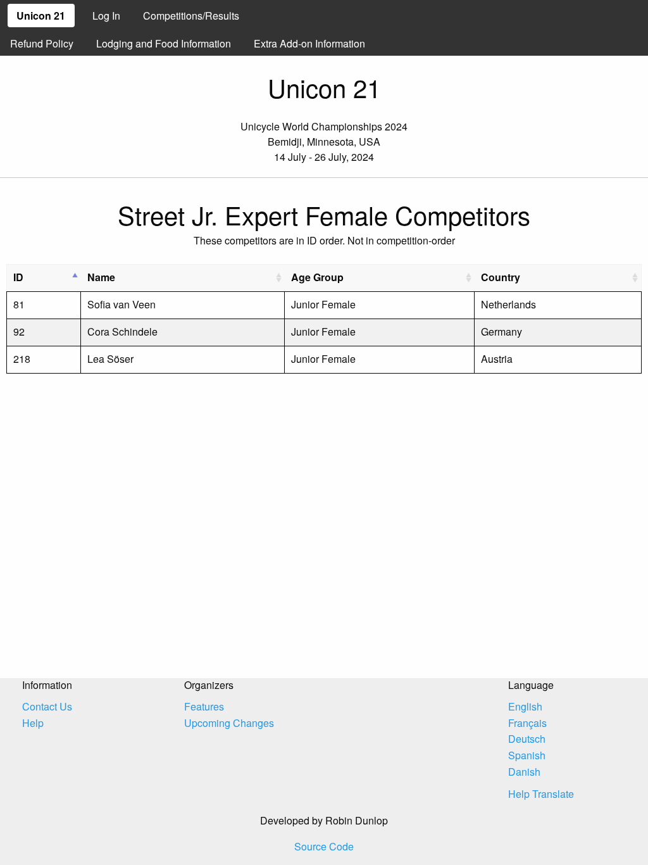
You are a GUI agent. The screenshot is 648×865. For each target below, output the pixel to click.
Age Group (317, 277)
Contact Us (47, 706)
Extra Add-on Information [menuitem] (309, 43)
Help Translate (541, 793)
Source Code (324, 846)
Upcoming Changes (229, 723)
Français (527, 723)
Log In (106, 15)
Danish (524, 771)
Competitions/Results (191, 15)
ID (18, 277)
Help (33, 723)
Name (101, 277)
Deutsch (526, 738)
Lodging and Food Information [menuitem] (163, 43)
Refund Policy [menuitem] (41, 43)
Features (204, 706)
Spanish (526, 755)
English (525, 706)
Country (500, 277)
